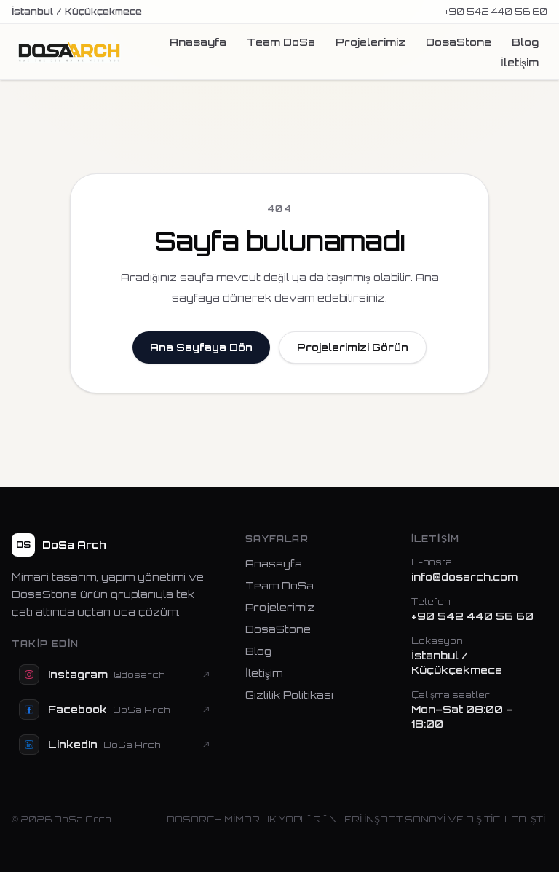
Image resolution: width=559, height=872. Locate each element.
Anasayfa (198, 42)
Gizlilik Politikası (289, 694)
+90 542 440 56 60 (496, 11)
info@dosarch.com (464, 576)
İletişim (520, 62)
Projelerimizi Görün (352, 347)
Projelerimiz (370, 42)
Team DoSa (281, 42)
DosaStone (458, 42)
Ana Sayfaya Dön (201, 347)
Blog (525, 42)
